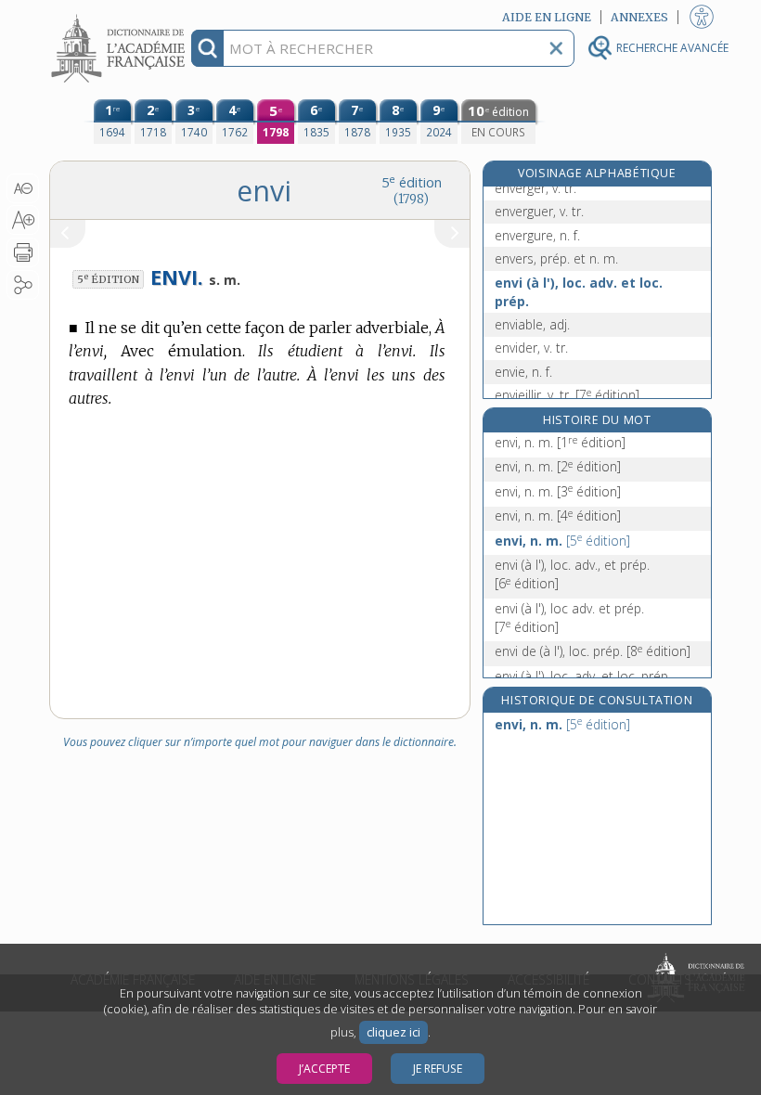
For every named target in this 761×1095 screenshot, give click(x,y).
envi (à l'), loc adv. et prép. (569, 617)
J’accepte (324, 1068)
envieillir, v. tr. (567, 395)
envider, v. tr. (531, 347)
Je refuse (437, 1068)
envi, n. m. (560, 442)
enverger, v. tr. (535, 188)
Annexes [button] (639, 17)
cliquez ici (393, 1032)
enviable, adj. (532, 324)
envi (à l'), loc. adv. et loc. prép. (579, 292)
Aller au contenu (120, 16)
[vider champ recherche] (555, 48)
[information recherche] (207, 48)
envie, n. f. (523, 371)
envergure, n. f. (537, 235)
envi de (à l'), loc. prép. (592, 651)
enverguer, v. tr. (539, 211)
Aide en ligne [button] (546, 17)
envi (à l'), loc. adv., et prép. (572, 574)
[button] (22, 188)
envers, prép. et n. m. (556, 258)
